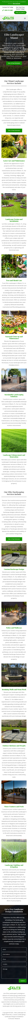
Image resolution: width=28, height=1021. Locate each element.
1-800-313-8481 (8, 10)
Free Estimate (20, 12)
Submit (23, 981)
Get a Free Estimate (14, 63)
